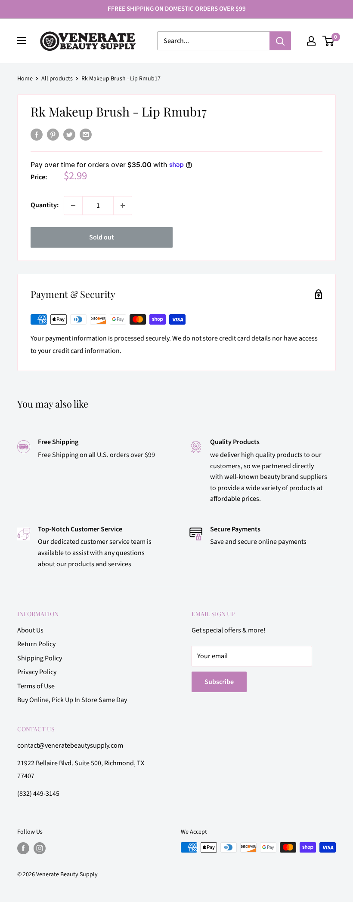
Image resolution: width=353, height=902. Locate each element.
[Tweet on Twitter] (69, 134)
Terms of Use (36, 686)
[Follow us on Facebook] (23, 848)
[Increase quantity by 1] (123, 205)
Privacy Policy (36, 672)
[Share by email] (86, 134)
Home (25, 78)
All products (57, 78)
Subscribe (219, 682)
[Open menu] (21, 40)
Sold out (101, 237)
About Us (30, 630)
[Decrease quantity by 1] (73, 205)
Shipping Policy (39, 658)
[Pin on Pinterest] (53, 134)
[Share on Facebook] (37, 134)
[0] (328, 41)
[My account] (311, 41)
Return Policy (36, 644)
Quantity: (45, 205)
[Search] (280, 40)
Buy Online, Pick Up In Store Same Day (72, 700)
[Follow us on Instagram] (40, 848)
